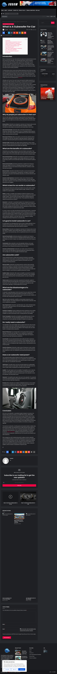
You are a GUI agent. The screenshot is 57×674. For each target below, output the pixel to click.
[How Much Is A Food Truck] (18, 658)
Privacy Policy (22, 10)
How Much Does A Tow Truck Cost (24, 652)
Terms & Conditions (30, 10)
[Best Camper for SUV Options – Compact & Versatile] (19, 516)
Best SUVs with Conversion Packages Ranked (51, 54)
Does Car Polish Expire (46, 98)
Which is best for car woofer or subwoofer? (13, 44)
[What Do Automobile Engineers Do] (44, 42)
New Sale (38, 10)
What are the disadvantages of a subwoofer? (14, 48)
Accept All (22, 669)
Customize (7, 669)
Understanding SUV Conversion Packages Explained (51, 47)
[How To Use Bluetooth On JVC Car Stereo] (8, 555)
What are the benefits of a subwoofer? (13, 43)
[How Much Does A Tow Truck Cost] (18, 653)
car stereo (20, 77)
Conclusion (8, 52)
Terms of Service (31, 634)
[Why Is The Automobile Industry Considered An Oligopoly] (44, 34)
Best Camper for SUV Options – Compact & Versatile (18, 521)
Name (4, 624)
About (5, 10)
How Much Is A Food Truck (24, 657)
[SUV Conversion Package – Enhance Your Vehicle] (44, 60)
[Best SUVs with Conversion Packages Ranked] (44, 53)
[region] (14, 666)
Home (2, 10)
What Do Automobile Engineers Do (50, 41)
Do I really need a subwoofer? (11, 49)
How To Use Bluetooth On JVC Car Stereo (7, 599)
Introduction (8, 40)
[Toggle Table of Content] (25, 39)
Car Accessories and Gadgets (11, 21)
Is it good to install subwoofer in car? (12, 45)
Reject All (14, 669)
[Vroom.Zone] (9, 4)
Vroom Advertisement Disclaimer (35, 654)
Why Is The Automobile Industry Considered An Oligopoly (51, 35)
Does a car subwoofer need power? (12, 50)
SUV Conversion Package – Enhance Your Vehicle (51, 60)
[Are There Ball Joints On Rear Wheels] (31, 555)
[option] (47, 94)
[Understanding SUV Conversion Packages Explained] (44, 47)
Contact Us (15, 10)
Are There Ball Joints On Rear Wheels (31, 599)
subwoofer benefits (11, 431)
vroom (6, 29)
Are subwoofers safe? (10, 47)
